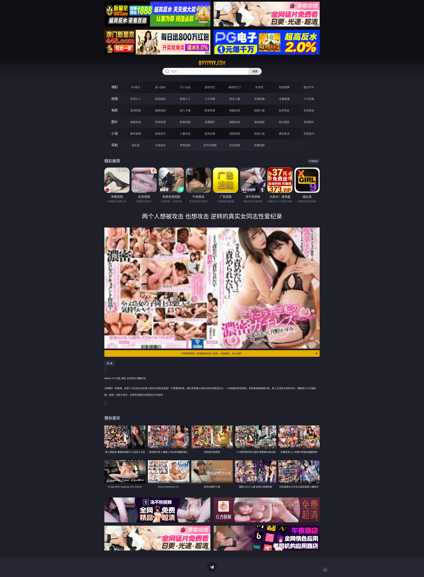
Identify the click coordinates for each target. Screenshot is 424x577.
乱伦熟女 (284, 110)
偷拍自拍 (160, 110)
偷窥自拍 (135, 122)
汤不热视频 (209, 145)
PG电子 (135, 87)
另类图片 (309, 122)
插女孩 (136, 145)
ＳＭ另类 (309, 99)
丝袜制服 (259, 99)
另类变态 (309, 110)
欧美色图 (185, 122)
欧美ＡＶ (185, 99)
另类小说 (259, 133)
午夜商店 (160, 145)
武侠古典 (210, 133)
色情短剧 (259, 145)
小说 (114, 133)
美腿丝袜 (234, 122)
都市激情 (135, 133)
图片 (114, 122)
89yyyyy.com (212, 63)
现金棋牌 (284, 87)
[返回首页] (325, 570)
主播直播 (284, 99)
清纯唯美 (259, 122)
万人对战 (185, 87)
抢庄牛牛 (309, 87)
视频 (114, 99)
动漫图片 (210, 122)
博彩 (114, 87)
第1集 (110, 363)
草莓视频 (185, 145)
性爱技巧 (309, 133)
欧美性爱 (210, 110)
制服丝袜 (234, 110)
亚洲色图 (160, 122)
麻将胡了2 (235, 87)
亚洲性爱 (135, 110)
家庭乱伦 (160, 133)
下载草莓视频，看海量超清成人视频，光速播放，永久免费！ (212, 353)
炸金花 (259, 87)
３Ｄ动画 (210, 99)
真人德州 (160, 87)
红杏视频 (234, 145)
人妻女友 (185, 133)
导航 (114, 145)
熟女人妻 (234, 99)
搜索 (255, 71)
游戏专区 (210, 87)
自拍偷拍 (160, 99)
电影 (114, 110)
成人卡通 (185, 110)
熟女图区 (284, 122)
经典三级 (259, 110)
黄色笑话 (284, 133)
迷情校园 (234, 133)
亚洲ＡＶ (135, 99)
